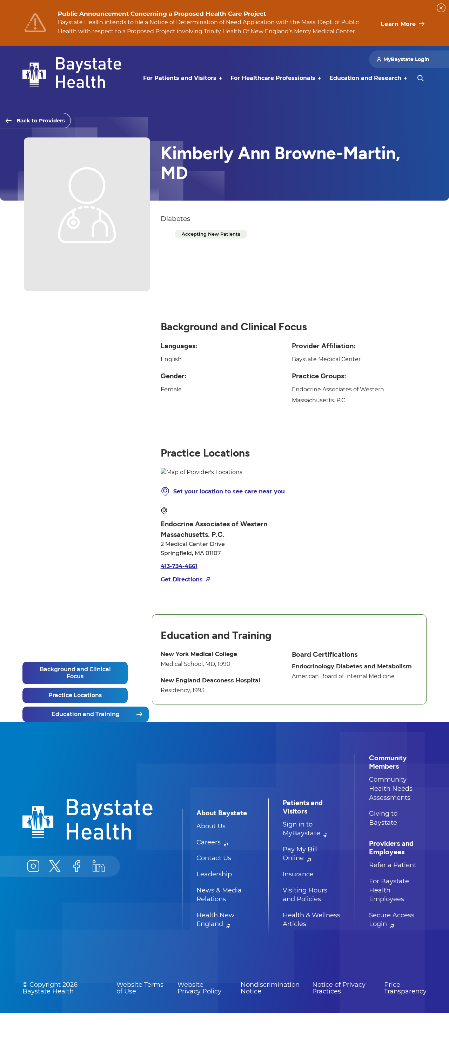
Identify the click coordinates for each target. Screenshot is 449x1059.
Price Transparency (405, 988)
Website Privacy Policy (199, 988)
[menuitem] (180, 78)
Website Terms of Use (139, 988)
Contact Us (213, 858)
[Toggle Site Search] (421, 78)
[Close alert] (441, 8)
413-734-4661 (179, 566)
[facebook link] (77, 866)
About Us (211, 826)
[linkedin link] (99, 866)
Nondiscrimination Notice (270, 988)
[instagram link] (33, 866)
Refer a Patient (392, 865)
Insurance (298, 874)
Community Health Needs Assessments (391, 788)
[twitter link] (55, 866)
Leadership (214, 874)
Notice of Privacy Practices (339, 988)
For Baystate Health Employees (389, 890)
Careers (209, 842)
